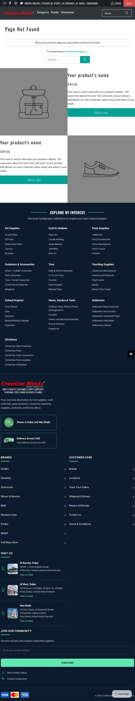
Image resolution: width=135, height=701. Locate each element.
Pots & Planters (56, 324)
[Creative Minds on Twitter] (21, 3)
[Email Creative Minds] (4, 3)
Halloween (98, 300)
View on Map (26, 574)
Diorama (9, 316)
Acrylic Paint (11, 234)
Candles (53, 314)
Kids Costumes (12, 275)
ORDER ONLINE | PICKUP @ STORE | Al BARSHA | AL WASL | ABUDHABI (61, 3)
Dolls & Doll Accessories (60, 270)
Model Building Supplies (17, 320)
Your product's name (88, 75)
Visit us (7, 553)
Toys (51, 264)
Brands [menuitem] (55, 12)
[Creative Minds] (18, 13)
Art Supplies (12, 228)
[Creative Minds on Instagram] (15, 3)
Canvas (9, 248)
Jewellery (53, 248)
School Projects (14, 300)
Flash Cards (98, 280)
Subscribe (67, 662)
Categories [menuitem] (43, 12)
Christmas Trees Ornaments (19, 355)
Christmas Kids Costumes (18, 346)
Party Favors (98, 248)
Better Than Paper (101, 289)
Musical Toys (55, 289)
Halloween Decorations (104, 311)
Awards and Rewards (103, 275)
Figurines (9, 325)
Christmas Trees (13, 350)
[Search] (127, 13)
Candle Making (56, 239)
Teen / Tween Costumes (17, 280)
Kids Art (53, 253)
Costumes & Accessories (19, 264)
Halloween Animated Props (106, 316)
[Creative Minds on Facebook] (10, 3)
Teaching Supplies (103, 264)
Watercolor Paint (13, 244)
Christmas (11, 339)
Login (118, 3)
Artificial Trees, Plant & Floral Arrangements (63, 308)
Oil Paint (9, 239)
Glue (7, 311)
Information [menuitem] (67, 12)
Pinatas (96, 253)
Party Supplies (100, 228)
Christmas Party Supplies (18, 360)
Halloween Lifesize (101, 325)
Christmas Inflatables (16, 364)
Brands (6, 457)
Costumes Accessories (16, 284)
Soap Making (55, 244)
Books (95, 284)
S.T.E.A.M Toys (56, 275)
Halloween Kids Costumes (105, 306)
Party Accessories (101, 239)
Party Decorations (101, 244)
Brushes (9, 253)
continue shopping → (76, 51)
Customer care (80, 457)
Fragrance (54, 328)
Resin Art (53, 234)
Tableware (97, 234)
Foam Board (11, 306)
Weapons (9, 289)
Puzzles (52, 280)
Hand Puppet (55, 284)
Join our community (16, 631)
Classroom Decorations (104, 270)
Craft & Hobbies (58, 228)
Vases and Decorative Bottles (63, 319)
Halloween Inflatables (103, 320)
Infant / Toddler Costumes (18, 270)
